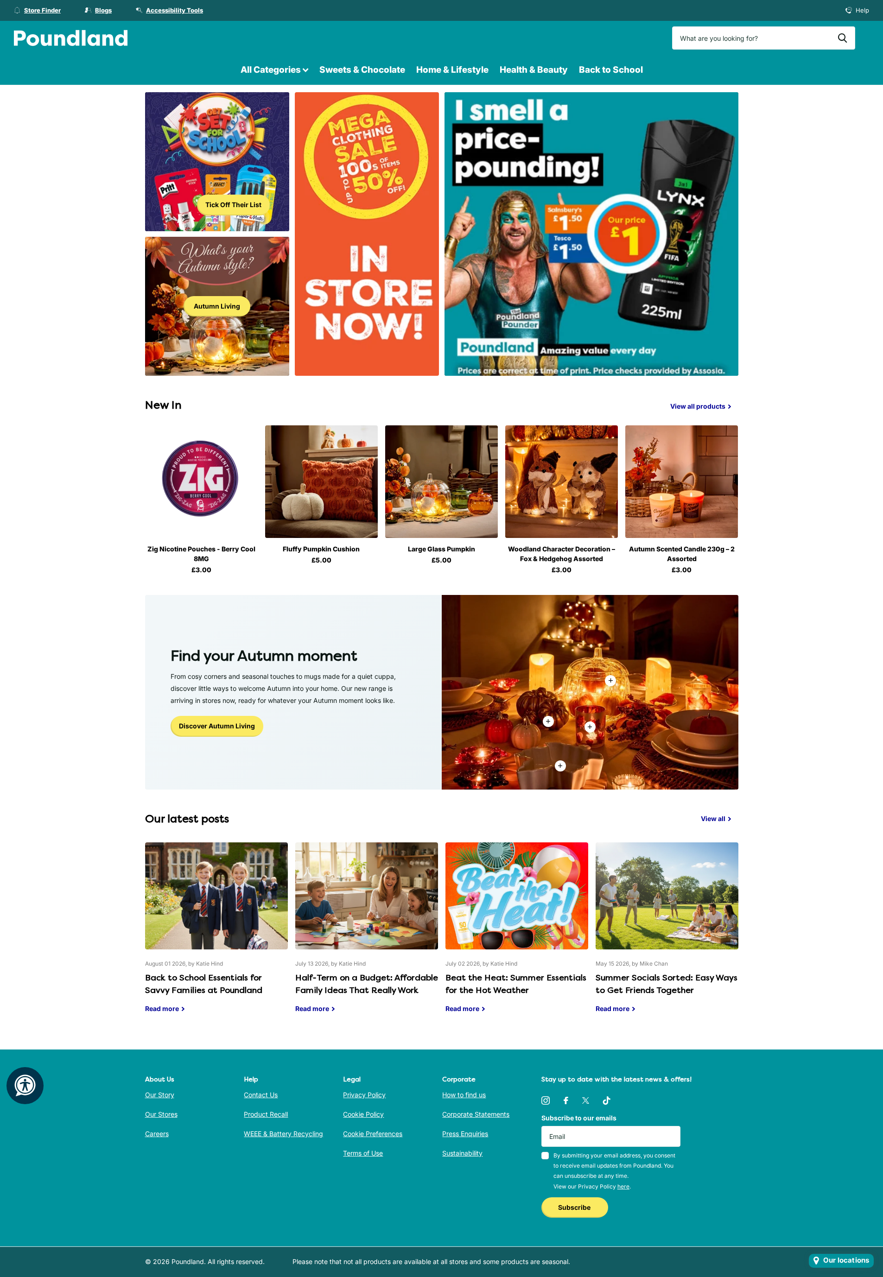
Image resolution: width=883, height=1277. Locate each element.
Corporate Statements (475, 1114)
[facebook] (566, 1100)
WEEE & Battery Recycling (283, 1134)
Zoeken (842, 38)
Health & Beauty (534, 69)
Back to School (611, 69)
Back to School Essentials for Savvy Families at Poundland (216, 934)
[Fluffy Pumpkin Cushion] (321, 481)
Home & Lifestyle (452, 69)
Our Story (159, 1095)
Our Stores (161, 1114)
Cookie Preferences (372, 1134)
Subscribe (575, 1207)
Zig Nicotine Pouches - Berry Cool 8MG (201, 554)
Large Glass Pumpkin (441, 549)
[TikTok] (606, 1100)
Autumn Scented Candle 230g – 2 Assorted (682, 554)
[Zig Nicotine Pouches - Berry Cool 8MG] (201, 481)
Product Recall (266, 1114)
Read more (590, 727)
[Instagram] (545, 1100)
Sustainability (462, 1153)
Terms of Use (363, 1153)
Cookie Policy (363, 1114)
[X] (585, 1100)
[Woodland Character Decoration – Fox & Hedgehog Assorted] (561, 481)
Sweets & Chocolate (362, 69)
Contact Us (261, 1095)
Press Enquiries (465, 1134)
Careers (157, 1134)
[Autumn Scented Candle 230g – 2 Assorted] (681, 481)
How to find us (464, 1095)
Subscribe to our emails (578, 1118)
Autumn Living (217, 306)
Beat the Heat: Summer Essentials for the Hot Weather (516, 934)
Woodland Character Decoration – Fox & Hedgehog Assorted (561, 554)
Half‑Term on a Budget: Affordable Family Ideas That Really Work (366, 934)
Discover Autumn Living (217, 726)
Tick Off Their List (233, 205)
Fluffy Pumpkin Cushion (321, 549)
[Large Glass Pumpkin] (441, 481)
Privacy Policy (364, 1095)
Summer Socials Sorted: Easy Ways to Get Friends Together (667, 934)
